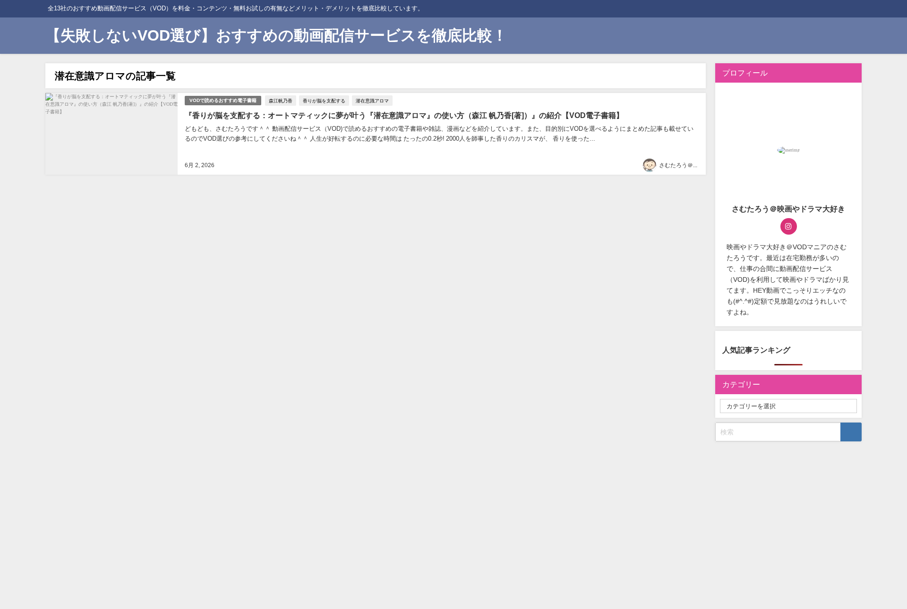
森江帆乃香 (280, 100)
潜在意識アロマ (372, 100)
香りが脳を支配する (324, 100)
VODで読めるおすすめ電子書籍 (223, 100)
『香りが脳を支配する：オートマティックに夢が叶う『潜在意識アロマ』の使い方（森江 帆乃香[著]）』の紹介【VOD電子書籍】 (404, 115)
